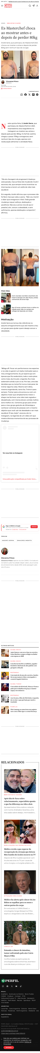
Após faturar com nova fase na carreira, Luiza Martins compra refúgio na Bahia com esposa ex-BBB (24, 654)
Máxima (4, 1000)
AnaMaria (4, 994)
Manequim (30, 998)
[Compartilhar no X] (29, 94)
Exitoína (24, 1008)
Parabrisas (11, 1011)
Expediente (5, 1017)
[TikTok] (21, 986)
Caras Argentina (14, 1008)
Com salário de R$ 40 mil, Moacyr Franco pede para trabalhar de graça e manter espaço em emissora (24, 688)
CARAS (3, 996)
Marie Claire (32, 1008)
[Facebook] (7, 986)
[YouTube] (16, 986)
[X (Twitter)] (12, 986)
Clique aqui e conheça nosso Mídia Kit (13, 1033)
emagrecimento (24, 540)
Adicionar (34, 526)
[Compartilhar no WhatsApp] (21, 94)
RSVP (34, 1000)
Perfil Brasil (12, 1000)
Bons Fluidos (29, 994)
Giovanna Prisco (12, 81)
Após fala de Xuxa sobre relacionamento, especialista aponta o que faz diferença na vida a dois (19, 801)
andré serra (8, 540)
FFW (23, 996)
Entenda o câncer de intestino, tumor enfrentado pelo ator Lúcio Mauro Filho (18, 953)
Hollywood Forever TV (8, 998)
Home (3, 23)
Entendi (9, 1047)
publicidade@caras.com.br (9, 1031)
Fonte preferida (22, 529)
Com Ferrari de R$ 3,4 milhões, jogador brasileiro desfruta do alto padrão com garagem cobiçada (23, 666)
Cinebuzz (10, 996)
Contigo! (18, 996)
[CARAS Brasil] (8, 6)
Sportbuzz (26, 1000)
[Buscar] (29, 5)
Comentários (7, 88)
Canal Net (4, 1008)
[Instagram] (3, 986)
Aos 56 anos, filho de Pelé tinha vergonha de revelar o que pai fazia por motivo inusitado (24, 700)
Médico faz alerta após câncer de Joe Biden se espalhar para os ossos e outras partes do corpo (19, 902)
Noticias (4, 1011)
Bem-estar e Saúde (14, 23)
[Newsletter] (33, 5)
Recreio (19, 1000)
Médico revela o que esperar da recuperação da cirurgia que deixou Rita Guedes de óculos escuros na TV (20, 852)
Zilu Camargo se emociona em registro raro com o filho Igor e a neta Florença (23, 710)
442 (37, 1011)
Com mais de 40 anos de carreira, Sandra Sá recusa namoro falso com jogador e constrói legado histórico (24, 677)
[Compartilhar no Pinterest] (37, 94)
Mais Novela (22, 998)
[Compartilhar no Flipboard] (33, 94)
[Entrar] (37, 5)
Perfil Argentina (21, 1011)
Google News (15, 529)
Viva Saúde (5, 1002)
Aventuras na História (16, 994)
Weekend (32, 1011)
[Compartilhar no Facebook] (25, 94)
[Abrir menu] (2, 5)
